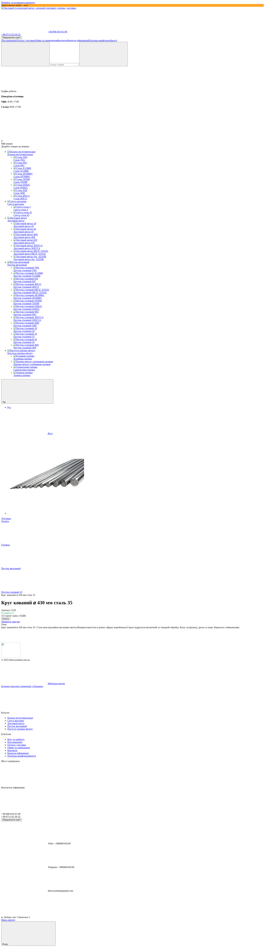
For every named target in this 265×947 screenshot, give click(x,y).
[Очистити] (103, 54)
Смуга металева (15, 204)
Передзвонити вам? (11, 37)
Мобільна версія (56, 683)
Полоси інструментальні (20, 154)
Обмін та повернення (46, 40)
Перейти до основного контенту (18, 2)
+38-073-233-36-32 (10, 34)
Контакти (62, 40)
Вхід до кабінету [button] (16, 739)
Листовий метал (15, 220)
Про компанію (8, 40)
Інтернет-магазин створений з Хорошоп (22, 686)
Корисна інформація (77, 40)
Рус (9, 407)
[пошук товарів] (25, 54)
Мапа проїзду (8, 920)
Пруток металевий (17, 265)
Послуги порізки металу (20, 353)
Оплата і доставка (25, 40)
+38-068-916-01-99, (58, 31)
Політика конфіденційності (102, 40)
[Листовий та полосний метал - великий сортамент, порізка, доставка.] (10, 657)
